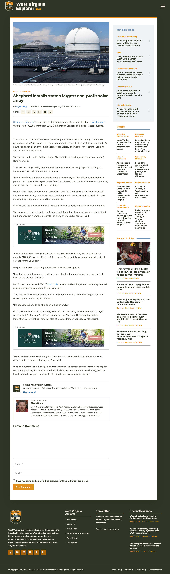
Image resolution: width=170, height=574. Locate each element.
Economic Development (123, 206)
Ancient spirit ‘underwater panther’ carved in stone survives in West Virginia (124, 168)
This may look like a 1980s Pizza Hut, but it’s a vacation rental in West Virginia (133, 271)
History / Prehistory (121, 158)
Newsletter (72, 529)
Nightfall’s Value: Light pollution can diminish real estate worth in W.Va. (133, 287)
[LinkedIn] (43, 552)
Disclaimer (129, 570)
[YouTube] (30, 552)
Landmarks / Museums (127, 68)
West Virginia (98, 122)
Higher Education (124, 105)
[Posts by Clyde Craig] (22, 406)
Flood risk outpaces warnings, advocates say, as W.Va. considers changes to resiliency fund (132, 335)
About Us (71, 524)
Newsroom (72, 520)
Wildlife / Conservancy (127, 37)
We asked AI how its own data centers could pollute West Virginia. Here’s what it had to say (132, 318)
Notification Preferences (78, 533)
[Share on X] (28, 112)
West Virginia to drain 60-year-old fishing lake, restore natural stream (130, 43)
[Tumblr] (36, 552)
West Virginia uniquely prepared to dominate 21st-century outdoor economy (133, 302)
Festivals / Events (124, 87)
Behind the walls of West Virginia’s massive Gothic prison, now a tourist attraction (130, 76)
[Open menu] (163, 6)
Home (15, 91)
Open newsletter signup (107, 529)
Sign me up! (29, 392)
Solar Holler (53, 284)
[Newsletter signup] (16, 388)
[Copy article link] (50, 112)
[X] (23, 552)
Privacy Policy (141, 570)
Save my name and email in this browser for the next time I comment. (52, 481)
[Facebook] (10, 552)
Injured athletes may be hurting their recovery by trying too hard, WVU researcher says (142, 145)
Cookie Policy (117, 570)
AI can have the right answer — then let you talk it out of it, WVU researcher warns (128, 112)
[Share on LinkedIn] (34, 112)
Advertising (72, 538)
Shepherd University (23, 122)
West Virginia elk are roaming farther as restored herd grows (124, 144)
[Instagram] (17, 552)
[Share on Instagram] (39, 112)
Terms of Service (155, 570)
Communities (25, 91)
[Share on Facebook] (23, 112)
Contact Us (72, 543)
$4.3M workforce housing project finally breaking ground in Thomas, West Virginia (124, 218)
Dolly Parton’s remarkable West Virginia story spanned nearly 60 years (130, 59)
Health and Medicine (140, 135)
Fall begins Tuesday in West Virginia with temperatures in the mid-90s (129, 94)
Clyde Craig (21, 107)
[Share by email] (45, 112)
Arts (119, 52)
